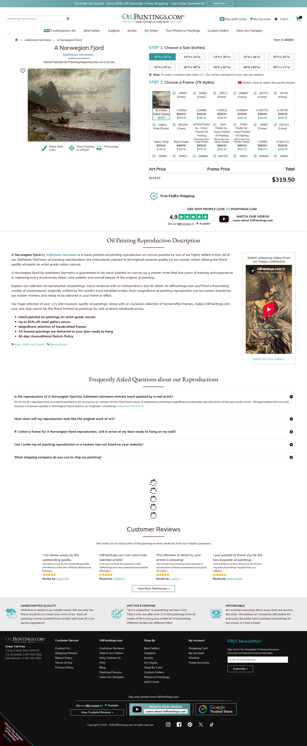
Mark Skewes (235, 578)
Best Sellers (92, 30)
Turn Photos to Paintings (183, 30)
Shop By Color (153, 667)
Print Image (111, 146)
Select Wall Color (56, 148)
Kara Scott (62, 578)
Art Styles (151, 30)
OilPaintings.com (124, 724)
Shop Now (219, 3)
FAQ (102, 662)
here (201, 74)
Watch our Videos (111, 653)
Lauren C (175, 578)
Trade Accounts (198, 662)
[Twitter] (200, 724)
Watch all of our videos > (268, 359)
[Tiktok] (211, 724)
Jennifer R (119, 578)
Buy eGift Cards (236, 19)
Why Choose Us (110, 658)
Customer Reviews (111, 648)
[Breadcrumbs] (17, 40)
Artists (131, 30)
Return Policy (63, 658)
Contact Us (62, 648)
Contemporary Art (63, 30)
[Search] (68, 18)
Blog (102, 667)
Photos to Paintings (157, 677)
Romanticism (58, 344)
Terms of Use (63, 662)
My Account (196, 653)
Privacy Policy (64, 667)
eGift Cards (151, 682)
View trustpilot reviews (96, 712)
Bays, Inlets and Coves (29, 344)
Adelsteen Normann (78, 54)
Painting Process (110, 672)
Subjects (114, 30)
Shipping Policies (66, 653)
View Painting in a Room (85, 148)
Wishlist (193, 658)
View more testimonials (152, 588)
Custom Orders (218, 30)
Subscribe (239, 668)
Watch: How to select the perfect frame (269, 82)
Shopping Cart (198, 648)
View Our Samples (249, 30)
